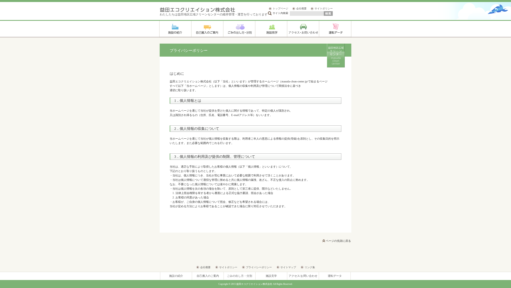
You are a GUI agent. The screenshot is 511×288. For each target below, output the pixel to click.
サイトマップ (288, 267)
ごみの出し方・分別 (239, 275)
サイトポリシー (324, 8)
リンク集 (310, 267)
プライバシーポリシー (259, 267)
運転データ (335, 275)
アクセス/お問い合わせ (303, 275)
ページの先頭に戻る (338, 240)
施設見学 (271, 275)
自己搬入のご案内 (208, 275)
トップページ (280, 8)
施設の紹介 (176, 275)
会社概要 (301, 8)
